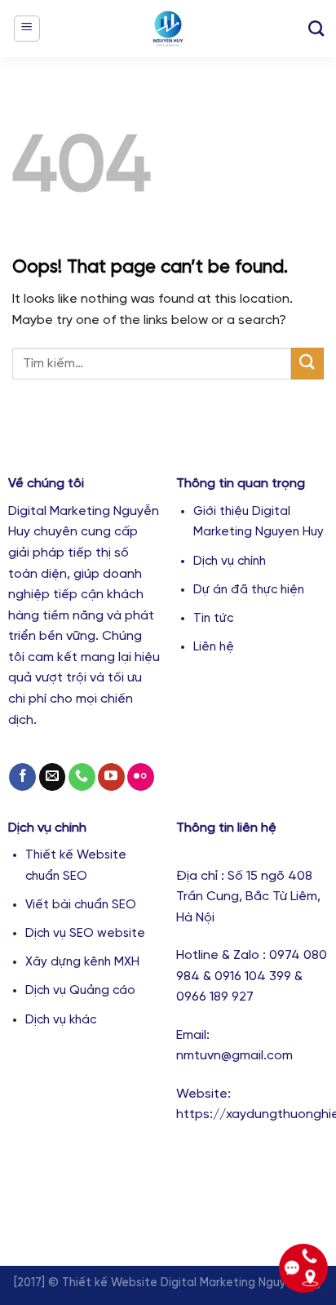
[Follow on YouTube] (111, 777)
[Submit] (307, 364)
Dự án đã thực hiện (248, 590)
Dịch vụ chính (229, 561)
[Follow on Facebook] (22, 777)
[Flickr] (140, 777)
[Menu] (27, 29)
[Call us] (82, 777)
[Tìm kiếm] (316, 28)
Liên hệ (213, 647)
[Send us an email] (52, 777)
